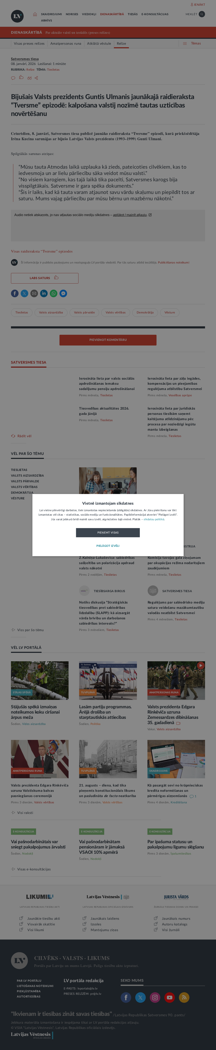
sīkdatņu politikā (154, 519)
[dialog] (108, 525)
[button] (108, 546)
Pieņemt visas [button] (108, 533)
